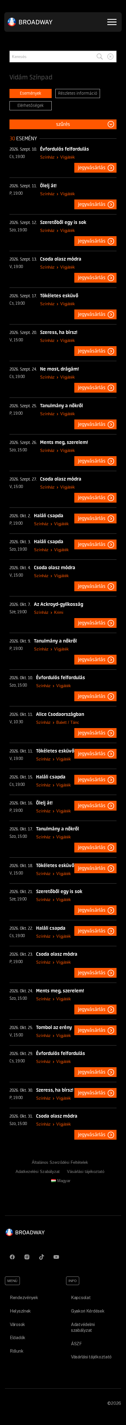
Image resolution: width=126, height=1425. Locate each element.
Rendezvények (24, 1297)
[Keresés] (100, 56)
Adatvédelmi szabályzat (83, 1327)
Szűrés (63, 124)
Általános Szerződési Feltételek (60, 1162)
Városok (17, 1324)
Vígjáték (67, 157)
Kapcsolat (81, 1297)
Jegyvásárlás (92, 167)
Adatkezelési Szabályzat (38, 1171)
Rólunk (16, 1351)
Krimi (58, 612)
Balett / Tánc (67, 722)
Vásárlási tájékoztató (85, 1171)
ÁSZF (76, 1343)
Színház (47, 157)
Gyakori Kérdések (88, 1311)
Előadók (17, 1337)
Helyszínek (20, 1311)
